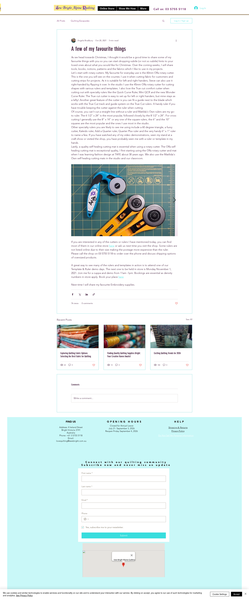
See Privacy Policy (24, 595)
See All (189, 319)
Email (85, 500)
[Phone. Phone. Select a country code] (86, 519)
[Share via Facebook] (72, 294)
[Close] (245, 594)
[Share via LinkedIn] (86, 294)
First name (87, 473)
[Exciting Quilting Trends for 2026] (171, 336)
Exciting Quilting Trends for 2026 (167, 353)
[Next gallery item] (174, 200)
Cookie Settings (220, 594)
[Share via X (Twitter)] (79, 294)
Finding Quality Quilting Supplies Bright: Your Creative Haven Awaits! (123, 355)
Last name (87, 486)
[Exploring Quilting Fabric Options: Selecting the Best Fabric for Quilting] (78, 336)
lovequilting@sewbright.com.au (71, 441)
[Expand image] (124, 200)
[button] (163, 21)
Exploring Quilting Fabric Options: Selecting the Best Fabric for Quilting (75, 355)
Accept (236, 594)
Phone (84, 513)
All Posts (61, 20)
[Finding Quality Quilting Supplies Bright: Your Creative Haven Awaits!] (124, 336)
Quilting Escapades (80, 20)
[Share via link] (93, 294)
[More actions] (176, 40)
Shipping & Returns (177, 427)
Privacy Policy (178, 431)
